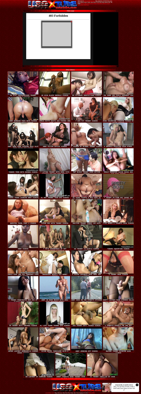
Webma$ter (91, 393)
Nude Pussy (86, 4)
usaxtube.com (50, 393)
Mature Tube (84, 3)
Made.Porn (99, 3)
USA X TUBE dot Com (89, 1)
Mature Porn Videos (92, 3)
